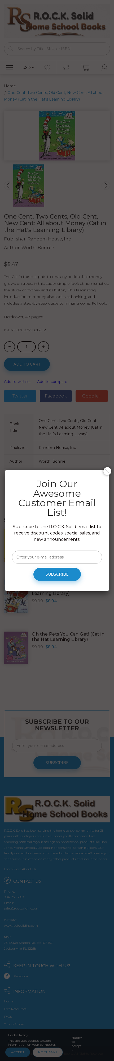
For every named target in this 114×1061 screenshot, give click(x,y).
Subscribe (57, 574)
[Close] (107, 471)
